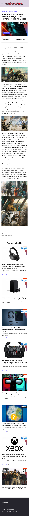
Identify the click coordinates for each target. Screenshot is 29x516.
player (10, 235)
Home (2, 10)
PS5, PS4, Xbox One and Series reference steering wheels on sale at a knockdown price (14, 362)
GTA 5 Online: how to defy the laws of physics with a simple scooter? (14, 488)
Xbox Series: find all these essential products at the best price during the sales (14, 456)
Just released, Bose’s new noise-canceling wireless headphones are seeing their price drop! (13, 266)
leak (18, 234)
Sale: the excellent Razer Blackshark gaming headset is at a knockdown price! (13, 329)
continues (12, 234)
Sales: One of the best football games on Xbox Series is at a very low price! (14, 298)
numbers (23, 234)
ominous (4, 235)
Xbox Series (6, 32)
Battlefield (5, 234)
